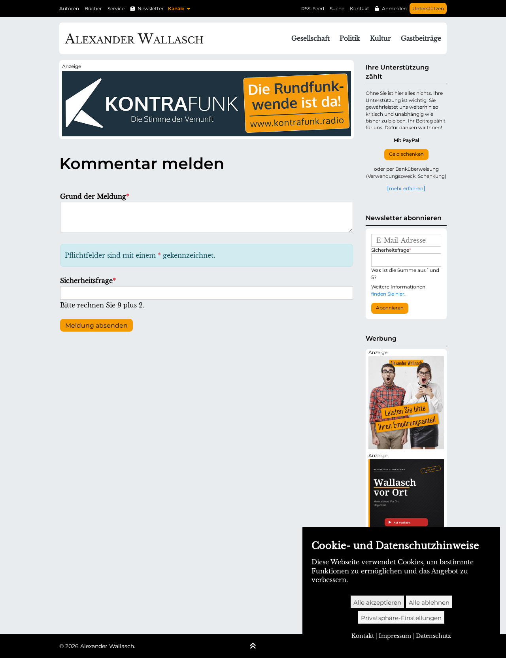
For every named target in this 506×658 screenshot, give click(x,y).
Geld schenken (406, 154)
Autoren (69, 8)
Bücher (93, 8)
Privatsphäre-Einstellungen (401, 618)
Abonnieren (390, 308)
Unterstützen (428, 8)
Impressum (395, 635)
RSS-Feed (312, 8)
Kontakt (359, 8)
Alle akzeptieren (377, 602)
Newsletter (151, 8)
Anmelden (394, 8)
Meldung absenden (96, 325)
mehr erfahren (406, 188)
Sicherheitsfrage (88, 281)
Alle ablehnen (429, 602)
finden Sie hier (387, 294)
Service (116, 8)
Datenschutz (433, 635)
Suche (337, 8)
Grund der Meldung (94, 196)
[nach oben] (253, 646)
